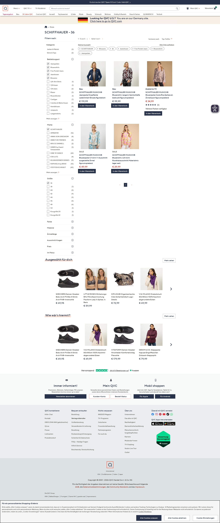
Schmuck (98, 14)
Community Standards (119, 487)
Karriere (128, 437)
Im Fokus (50, 252)
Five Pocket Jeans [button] (140, 49)
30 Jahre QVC (27, 14)
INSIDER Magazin (104, 414)
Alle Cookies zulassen (149, 518)
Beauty (89, 14)
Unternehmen (130, 414)
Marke (49, 125)
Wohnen (108, 14)
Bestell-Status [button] (121, 396)
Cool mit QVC (41, 14)
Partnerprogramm (104, 430)
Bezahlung (75, 430)
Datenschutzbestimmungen (94, 487)
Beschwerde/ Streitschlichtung (82, 449)
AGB (77, 487)
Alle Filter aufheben (167, 45)
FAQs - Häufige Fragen (79, 442)
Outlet (127, 452)
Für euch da (102, 434)
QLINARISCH (148, 14)
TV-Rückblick (40, 8)
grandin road (81, 496)
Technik (159, 14)
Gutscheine (102, 422)
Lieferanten (49, 434)
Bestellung (75, 414)
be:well (52, 14)
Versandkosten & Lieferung (81, 426)
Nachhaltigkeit (130, 422)
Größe (49, 178)
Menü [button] (16, 8)
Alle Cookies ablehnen (177, 518)
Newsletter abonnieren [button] (65, 396)
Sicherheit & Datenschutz (80, 438)
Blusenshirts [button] (157, 49)
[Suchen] (177, 8)
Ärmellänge (52, 234)
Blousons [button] (102, 49)
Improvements (91, 496)
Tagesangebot (8, 14)
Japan (121, 474)
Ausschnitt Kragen (54, 240)
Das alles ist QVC (131, 418)
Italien (115, 474)
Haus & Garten (134, 14)
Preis (49, 246)
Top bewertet (63, 14)
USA (98, 474)
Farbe (49, 221)
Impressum (139, 487)
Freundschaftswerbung (106, 426)
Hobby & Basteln (120, 14)
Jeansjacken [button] (85, 53)
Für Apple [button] (144, 396)
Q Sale (73, 14)
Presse (47, 430)
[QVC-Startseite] (46, 27)
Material (50, 228)
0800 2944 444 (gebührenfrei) (56, 422)
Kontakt (47, 418)
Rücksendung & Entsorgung (81, 434)
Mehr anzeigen (52, 119)
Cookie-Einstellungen (205, 518)
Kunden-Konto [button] (99, 396)
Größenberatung (77, 422)
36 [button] (112, 49)
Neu (17, 14)
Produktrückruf (50, 438)
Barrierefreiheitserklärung (134, 426)
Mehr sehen (169, 260)
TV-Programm (103, 418)
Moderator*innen (131, 441)
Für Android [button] (165, 396)
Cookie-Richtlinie (144, 512)
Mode (81, 14)
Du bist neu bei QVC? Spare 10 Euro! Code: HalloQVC (109, 2)
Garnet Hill (72, 496)
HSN (46, 496)
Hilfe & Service (76, 446)
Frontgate (64, 496)
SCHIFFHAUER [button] (87, 49)
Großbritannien (107, 474)
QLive (47, 426)
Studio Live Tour (130, 448)
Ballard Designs (54, 496)
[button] (191, 8)
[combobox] (112, 8)
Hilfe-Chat (49, 414)
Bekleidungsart (53, 59)
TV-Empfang (129, 444)
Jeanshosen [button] (124, 49)
